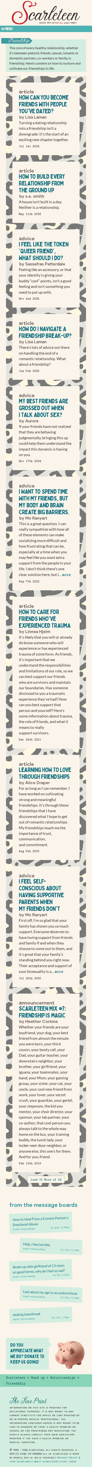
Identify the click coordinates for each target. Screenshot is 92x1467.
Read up (38, 1378)
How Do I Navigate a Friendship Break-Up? (45, 332)
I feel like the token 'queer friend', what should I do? (43, 251)
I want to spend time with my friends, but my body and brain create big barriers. (44, 502)
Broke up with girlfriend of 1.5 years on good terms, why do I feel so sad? (39, 1268)
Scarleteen (15, 1378)
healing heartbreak (27, 1314)
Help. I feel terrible (36, 1244)
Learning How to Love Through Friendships (45, 773)
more (66, 575)
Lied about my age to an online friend (50, 1292)
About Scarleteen (45, 1461)
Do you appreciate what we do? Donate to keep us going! (27, 1353)
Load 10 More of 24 (46, 1179)
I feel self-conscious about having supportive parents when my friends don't (41, 895)
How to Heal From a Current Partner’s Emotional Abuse (41, 1221)
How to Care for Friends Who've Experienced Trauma (44, 618)
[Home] (46, 13)
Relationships (27, 1228)
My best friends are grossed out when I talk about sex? (43, 407)
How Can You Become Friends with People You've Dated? (43, 104)
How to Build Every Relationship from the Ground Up (42, 183)
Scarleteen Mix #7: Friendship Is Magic (42, 1012)
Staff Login (68, 1461)
